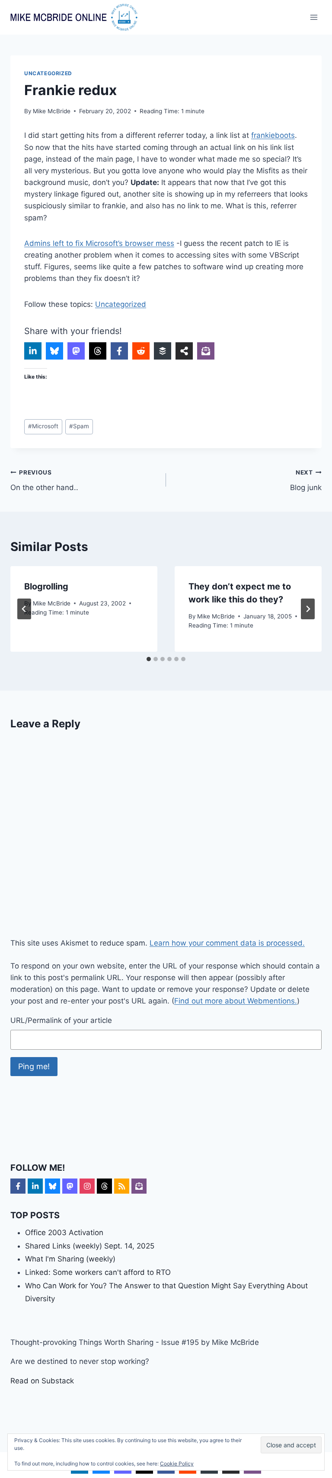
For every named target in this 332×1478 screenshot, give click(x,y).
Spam (79, 426)
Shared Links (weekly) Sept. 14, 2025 (89, 1246)
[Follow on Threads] (104, 1186)
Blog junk (306, 480)
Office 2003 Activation (64, 1232)
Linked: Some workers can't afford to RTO (98, 1272)
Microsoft (43, 426)
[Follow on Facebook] (18, 1186)
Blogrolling (46, 586)
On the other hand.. (44, 480)
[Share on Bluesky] (54, 351)
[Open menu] (314, 17)
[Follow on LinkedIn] (35, 1186)
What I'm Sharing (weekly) (70, 1259)
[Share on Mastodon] (76, 351)
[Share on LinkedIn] (33, 351)
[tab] (149, 659)
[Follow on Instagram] (87, 1186)
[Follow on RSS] (121, 1186)
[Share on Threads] (97, 351)
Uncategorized (48, 73)
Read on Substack (42, 1380)
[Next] (308, 609)
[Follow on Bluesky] (52, 1186)
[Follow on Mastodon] (69, 1186)
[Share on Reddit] (141, 351)
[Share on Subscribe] (205, 351)
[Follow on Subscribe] (139, 1186)
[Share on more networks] (184, 351)
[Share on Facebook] (119, 351)
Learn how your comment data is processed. (227, 943)
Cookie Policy (177, 1463)
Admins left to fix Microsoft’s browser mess (99, 243)
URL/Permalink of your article (61, 1020)
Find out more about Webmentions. (235, 1001)
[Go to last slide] (24, 609)
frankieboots (273, 135)
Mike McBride (51, 111)
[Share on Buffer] (162, 351)
